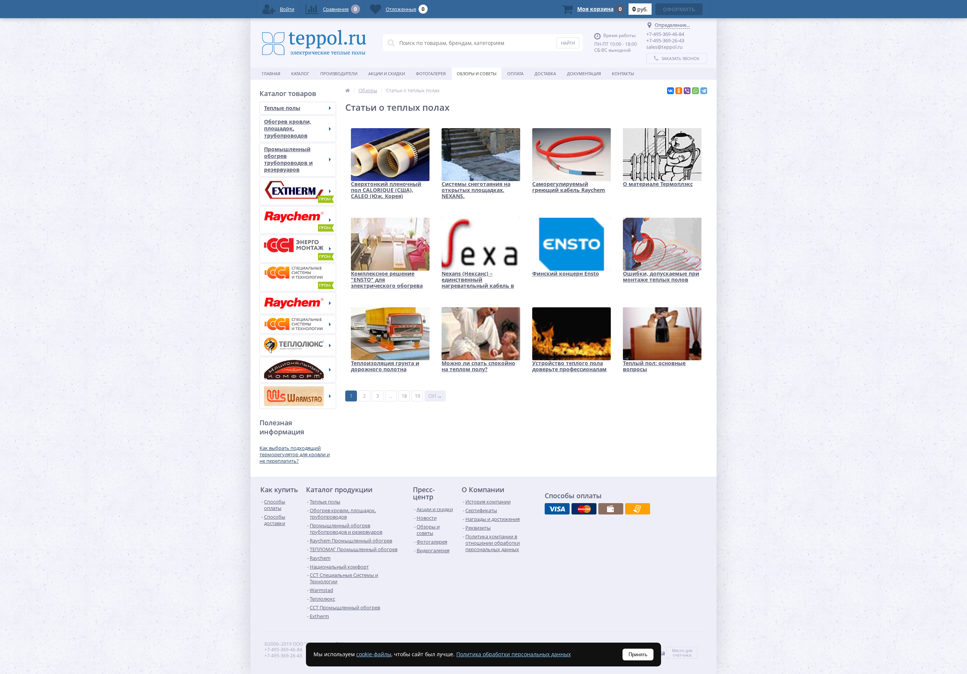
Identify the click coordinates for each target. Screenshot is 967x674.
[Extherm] (298, 191)
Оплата (515, 73)
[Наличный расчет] (610, 508)
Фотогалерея (431, 73)
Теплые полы (282, 108)
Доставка (545, 73)
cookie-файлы (373, 654)
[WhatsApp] (695, 90)
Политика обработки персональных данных (513, 654)
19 (417, 395)
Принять (638, 654)
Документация (584, 73)
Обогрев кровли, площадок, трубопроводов (287, 128)
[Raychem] (298, 303)
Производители (338, 73)
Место (678, 650)
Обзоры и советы (476, 73)
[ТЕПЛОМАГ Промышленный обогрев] (298, 249)
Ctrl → (435, 395)
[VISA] (557, 508)
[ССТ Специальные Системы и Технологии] (298, 324)
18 (404, 395)
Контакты (623, 73)
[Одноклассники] (678, 90)
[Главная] (347, 90)
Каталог (300, 73)
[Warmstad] (298, 396)
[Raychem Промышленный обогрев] (298, 220)
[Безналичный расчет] (637, 508)
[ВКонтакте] (670, 90)
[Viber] (687, 90)
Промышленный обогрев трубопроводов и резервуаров (288, 160)
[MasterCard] (584, 508)
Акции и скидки (386, 73)
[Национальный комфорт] (298, 370)
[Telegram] (703, 90)
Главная (271, 73)
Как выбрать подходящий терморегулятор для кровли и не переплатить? (295, 454)
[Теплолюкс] (298, 345)
